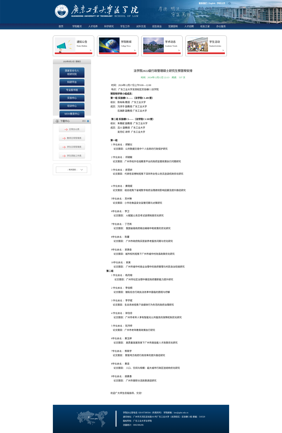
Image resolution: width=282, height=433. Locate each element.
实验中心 (72, 98)
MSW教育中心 (71, 114)
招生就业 (157, 26)
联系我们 (203, 3)
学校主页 (221, 3)
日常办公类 (74, 129)
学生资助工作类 (74, 156)
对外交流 (141, 26)
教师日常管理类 (74, 138)
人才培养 (93, 26)
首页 (61, 26)
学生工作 (125, 26)
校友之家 (205, 26)
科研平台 (72, 82)
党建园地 (173, 26)
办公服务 (221, 26)
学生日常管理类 (74, 147)
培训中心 (72, 106)
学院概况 (77, 26)
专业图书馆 (72, 90)
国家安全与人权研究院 (72, 72)
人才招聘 (189, 26)
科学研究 (109, 26)
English (212, 3)
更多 (85, 121)
